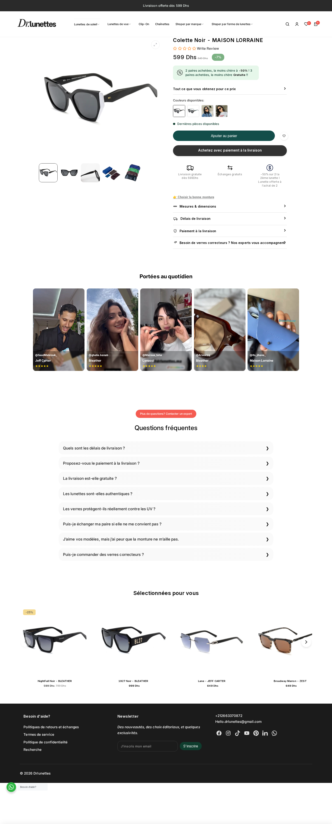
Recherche (32, 749)
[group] (101, 99)
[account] (297, 24)
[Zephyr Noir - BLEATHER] (294, 641)
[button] (26, 642)
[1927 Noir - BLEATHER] (59, 641)
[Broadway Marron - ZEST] (216, 641)
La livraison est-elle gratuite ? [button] (90, 478)
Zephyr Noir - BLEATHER (294, 681)
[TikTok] (237, 733)
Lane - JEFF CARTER (137, 681)
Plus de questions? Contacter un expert (166, 413)
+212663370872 (228, 716)
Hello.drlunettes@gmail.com (238, 721)
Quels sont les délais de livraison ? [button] (94, 448)
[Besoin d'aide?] (11, 787)
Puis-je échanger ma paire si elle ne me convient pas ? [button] (112, 524)
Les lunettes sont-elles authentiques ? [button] (97, 493)
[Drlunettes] (31, 24)
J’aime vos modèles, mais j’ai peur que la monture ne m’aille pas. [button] (121, 539)
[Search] (287, 24)
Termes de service (38, 734)
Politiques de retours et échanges (51, 727)
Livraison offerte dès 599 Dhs (166, 5)
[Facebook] (219, 733)
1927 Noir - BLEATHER (59, 681)
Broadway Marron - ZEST (215, 681)
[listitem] (179, 111)
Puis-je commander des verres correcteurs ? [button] (103, 554)
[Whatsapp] (274, 733)
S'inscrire (190, 746)
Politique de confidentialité (45, 742)
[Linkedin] (265, 733)
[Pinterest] (256, 733)
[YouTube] (246, 733)
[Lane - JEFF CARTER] (137, 641)
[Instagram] (228, 733)
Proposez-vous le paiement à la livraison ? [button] (101, 463)
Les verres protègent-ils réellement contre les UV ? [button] (109, 508)
